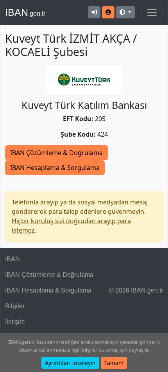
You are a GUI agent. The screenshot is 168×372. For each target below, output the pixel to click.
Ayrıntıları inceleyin (70, 363)
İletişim (15, 321)
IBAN (25, 12)
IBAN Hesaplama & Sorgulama (55, 167)
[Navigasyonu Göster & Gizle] (152, 12)
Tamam (113, 363)
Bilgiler (15, 306)
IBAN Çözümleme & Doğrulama (56, 152)
